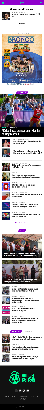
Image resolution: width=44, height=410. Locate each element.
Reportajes (23, 399)
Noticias (7, 396)
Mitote (32, 396)
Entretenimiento (23, 396)
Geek (38, 396)
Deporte (14, 396)
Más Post (22, 24)
